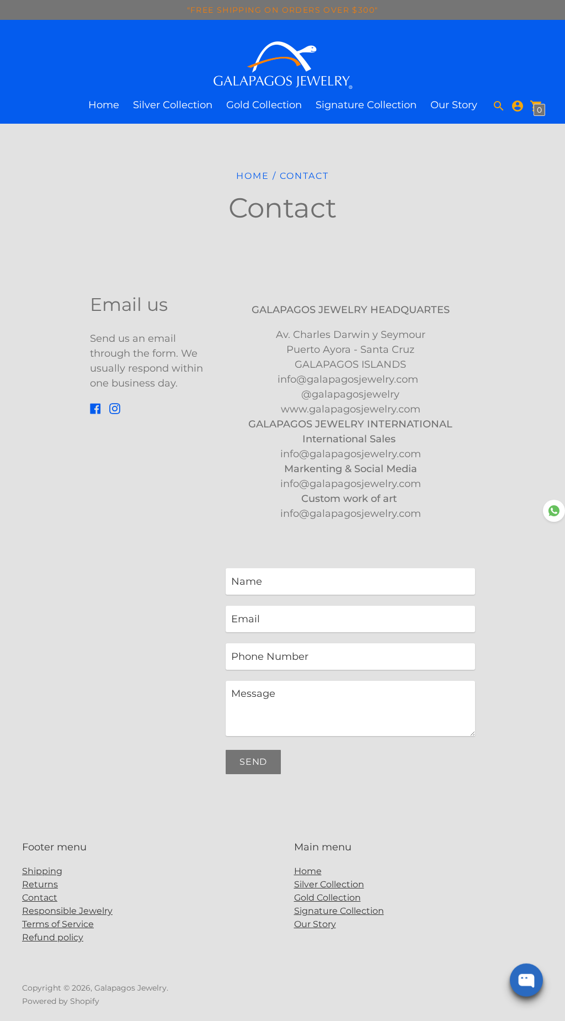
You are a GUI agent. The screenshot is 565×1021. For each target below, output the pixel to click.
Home (103, 105)
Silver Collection (172, 105)
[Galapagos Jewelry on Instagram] (114, 407)
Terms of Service (58, 924)
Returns (40, 884)
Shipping (42, 871)
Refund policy (52, 937)
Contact (39, 897)
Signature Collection (366, 105)
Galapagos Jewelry (130, 988)
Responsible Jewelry (67, 911)
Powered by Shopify (60, 1001)
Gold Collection (264, 105)
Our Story (453, 105)
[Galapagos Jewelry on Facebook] (95, 407)
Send (253, 762)
